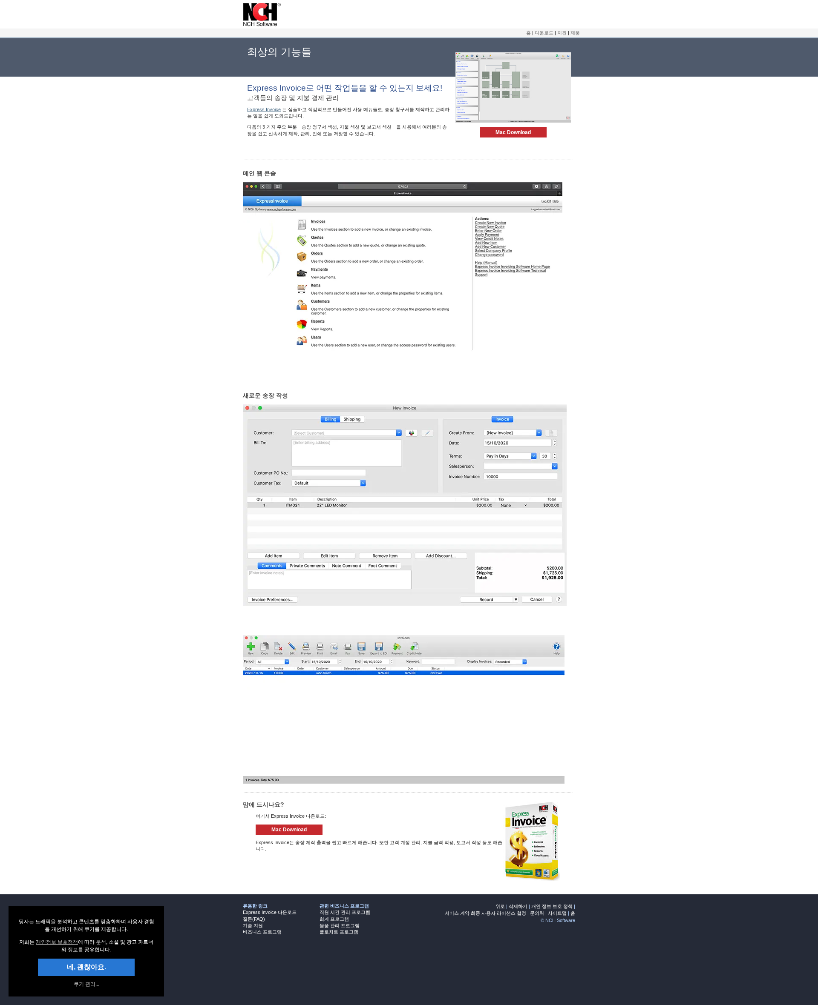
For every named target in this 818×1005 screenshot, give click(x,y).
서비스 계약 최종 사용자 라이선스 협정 (485, 913)
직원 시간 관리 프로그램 (345, 912)
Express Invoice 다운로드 (270, 912)
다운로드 (544, 32)
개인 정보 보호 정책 (552, 906)
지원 (562, 32)
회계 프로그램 (334, 919)
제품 (575, 32)
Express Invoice (264, 109)
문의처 (537, 913)
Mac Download (513, 132)
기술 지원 (253, 925)
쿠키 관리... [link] (86, 984)
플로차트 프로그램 (339, 931)
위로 (500, 906)
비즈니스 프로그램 (262, 931)
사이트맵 (557, 913)
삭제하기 (518, 906)
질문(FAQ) (254, 919)
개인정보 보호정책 (57, 942)
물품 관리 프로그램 (340, 925)
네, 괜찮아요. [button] (86, 967)
